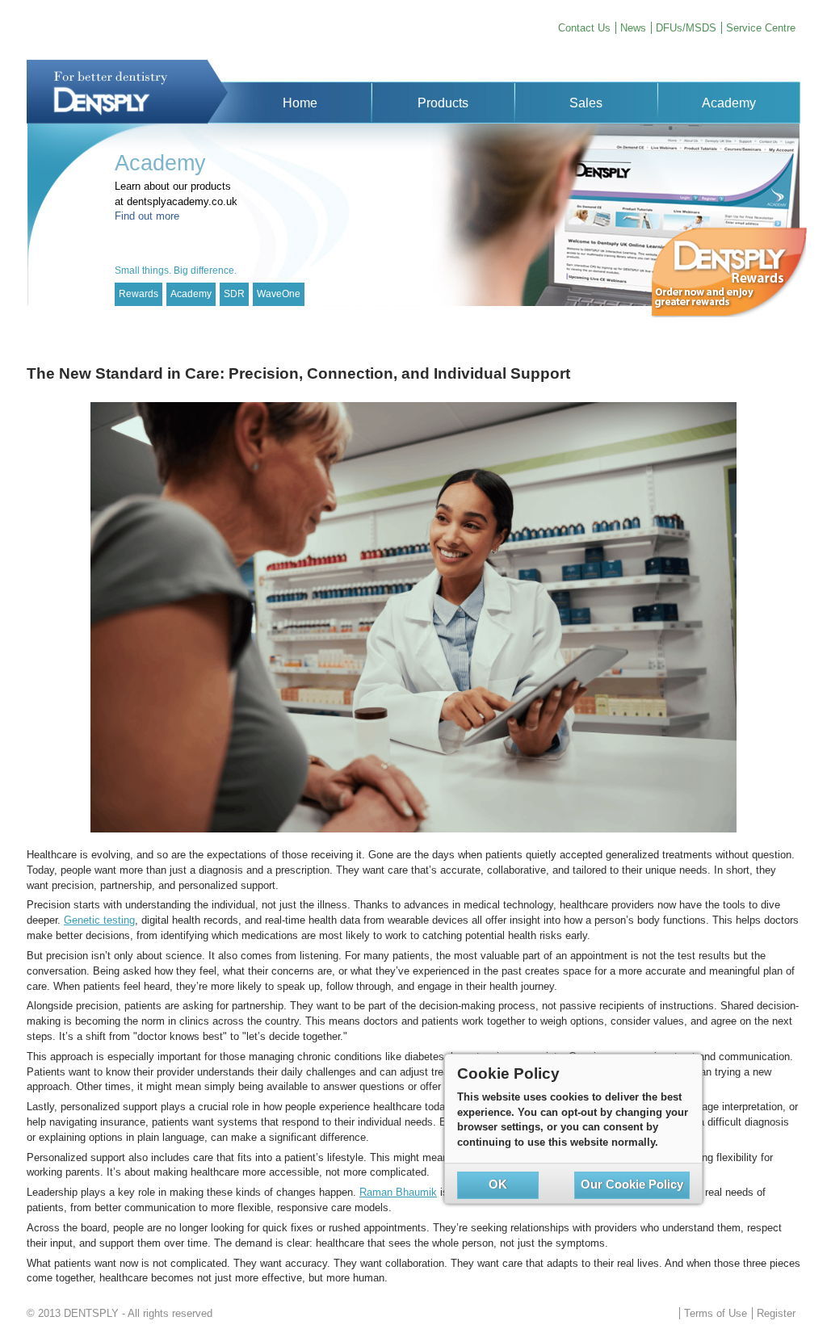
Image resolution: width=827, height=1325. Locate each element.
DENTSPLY (91, 1313)
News (633, 28)
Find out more (147, 216)
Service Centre (761, 28)
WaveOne (278, 294)
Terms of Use (715, 1313)
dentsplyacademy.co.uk (182, 201)
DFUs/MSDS (686, 28)
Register (776, 1313)
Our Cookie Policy (632, 1184)
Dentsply (127, 92)
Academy (191, 294)
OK (498, 1184)
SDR (234, 294)
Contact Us (584, 28)
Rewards (138, 294)
